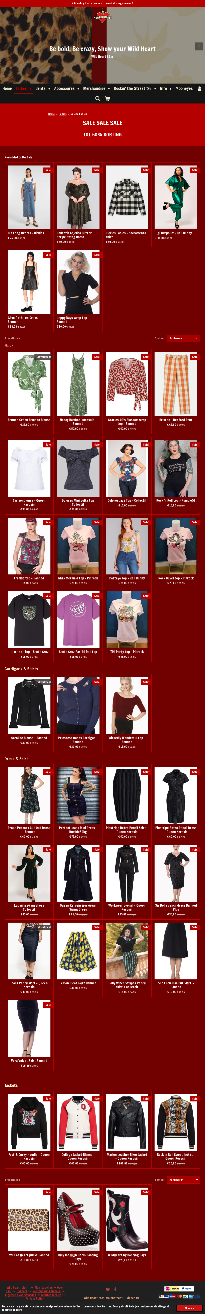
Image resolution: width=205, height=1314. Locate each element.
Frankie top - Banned (29, 578)
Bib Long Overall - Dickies (26, 233)
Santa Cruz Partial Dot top (78, 652)
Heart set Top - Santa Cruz (29, 652)
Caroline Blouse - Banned (29, 738)
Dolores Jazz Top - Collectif (127, 501)
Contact (22, 1291)
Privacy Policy (35, 1298)
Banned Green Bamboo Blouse (29, 420)
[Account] (199, 89)
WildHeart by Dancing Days (127, 1255)
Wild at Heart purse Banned (29, 1255)
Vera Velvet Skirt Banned (29, 1061)
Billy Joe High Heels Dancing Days (78, 1257)
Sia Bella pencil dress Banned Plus (176, 907)
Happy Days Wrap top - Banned (73, 320)
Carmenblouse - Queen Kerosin (29, 502)
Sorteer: (160, 338)
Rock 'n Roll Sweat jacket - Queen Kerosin (176, 1157)
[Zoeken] (97, 98)
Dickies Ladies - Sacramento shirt (126, 235)
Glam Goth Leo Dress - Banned (24, 320)
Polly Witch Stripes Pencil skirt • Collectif (127, 985)
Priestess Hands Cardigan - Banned (78, 740)
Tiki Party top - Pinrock (127, 652)
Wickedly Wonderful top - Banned (127, 740)
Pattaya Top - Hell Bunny (127, 578)
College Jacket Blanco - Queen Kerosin (78, 1157)
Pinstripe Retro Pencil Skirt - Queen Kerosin (127, 830)
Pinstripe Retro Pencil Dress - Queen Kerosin (175, 830)
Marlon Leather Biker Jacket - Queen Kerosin (127, 1157)
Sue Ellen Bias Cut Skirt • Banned (176, 985)
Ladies (62, 114)
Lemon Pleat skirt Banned (77, 983)
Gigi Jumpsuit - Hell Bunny (173, 233)
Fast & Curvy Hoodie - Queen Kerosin (29, 1157)
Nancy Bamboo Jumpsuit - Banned (78, 422)
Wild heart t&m (17, 1287)
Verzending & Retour (47, 1291)
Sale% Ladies (78, 114)
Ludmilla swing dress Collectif (29, 907)
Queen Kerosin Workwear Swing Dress (78, 907)
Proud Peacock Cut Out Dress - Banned (29, 830)
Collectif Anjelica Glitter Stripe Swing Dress (74, 235)
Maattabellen (44, 1287)
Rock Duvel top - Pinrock (176, 578)
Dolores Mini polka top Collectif (78, 502)
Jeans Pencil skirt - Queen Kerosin (29, 985)
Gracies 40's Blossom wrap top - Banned (127, 422)
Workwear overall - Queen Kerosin (127, 907)
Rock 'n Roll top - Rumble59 (176, 501)
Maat (9, 346)
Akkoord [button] (189, 1308)
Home (51, 114)
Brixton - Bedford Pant (176, 420)
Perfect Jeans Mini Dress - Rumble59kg (78, 830)
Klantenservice (51, 1295)
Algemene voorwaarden (20, 1295)
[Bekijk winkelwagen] (107, 98)
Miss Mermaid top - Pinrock (78, 578)
